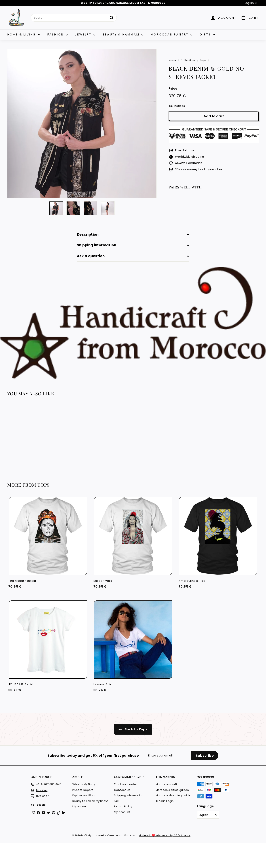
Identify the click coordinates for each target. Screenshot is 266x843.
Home (172, 60)
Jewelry (84, 34)
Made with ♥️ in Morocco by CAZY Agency (165, 835)
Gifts (206, 34)
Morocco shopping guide (173, 795)
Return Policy (123, 806)
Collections (188, 60)
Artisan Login (165, 801)
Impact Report (82, 790)
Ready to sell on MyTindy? (90, 801)
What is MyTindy (83, 784)
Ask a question (91, 256)
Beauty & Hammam (122, 34)
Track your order (125, 784)
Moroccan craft (167, 784)
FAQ (116, 801)
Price (173, 88)
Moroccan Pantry (170, 34)
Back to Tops (135, 729)
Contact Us (122, 790)
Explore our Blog (83, 795)
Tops (203, 60)
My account (80, 806)
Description (87, 234)
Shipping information (96, 245)
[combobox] (74, 18)
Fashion (56, 34)
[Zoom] (81, 123)
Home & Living (22, 34)
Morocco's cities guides (172, 790)
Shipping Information (128, 795)
